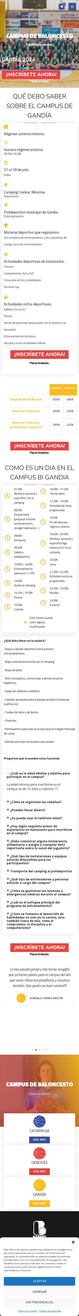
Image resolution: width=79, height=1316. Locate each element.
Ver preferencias (39, 1302)
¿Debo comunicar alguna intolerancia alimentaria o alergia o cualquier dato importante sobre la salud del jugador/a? (38, 844)
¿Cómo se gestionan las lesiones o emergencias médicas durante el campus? (39, 892)
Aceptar (39, 1281)
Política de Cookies (27, 1311)
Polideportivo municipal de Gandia (31, 212)
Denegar (40, 1292)
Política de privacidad (50, 1311)
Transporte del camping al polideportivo (41, 871)
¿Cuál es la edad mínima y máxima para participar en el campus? (38, 775)
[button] (73, 1242)
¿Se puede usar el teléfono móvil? (36, 818)
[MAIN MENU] (72, 7)
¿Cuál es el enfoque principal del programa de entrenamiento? (33, 904)
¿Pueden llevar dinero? (27, 810)
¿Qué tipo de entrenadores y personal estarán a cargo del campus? (37, 881)
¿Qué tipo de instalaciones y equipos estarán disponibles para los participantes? (37, 859)
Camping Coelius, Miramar (24, 192)
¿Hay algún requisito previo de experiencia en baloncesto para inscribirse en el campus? (39, 829)
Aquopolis (20, 309)
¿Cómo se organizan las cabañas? (35, 801)
